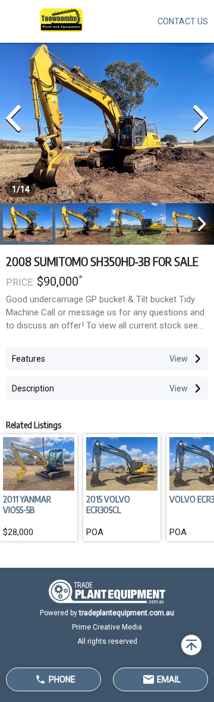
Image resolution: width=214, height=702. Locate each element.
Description (33, 388)
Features (28, 358)
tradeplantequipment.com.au (126, 613)
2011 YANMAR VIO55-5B (27, 504)
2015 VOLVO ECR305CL (108, 504)
